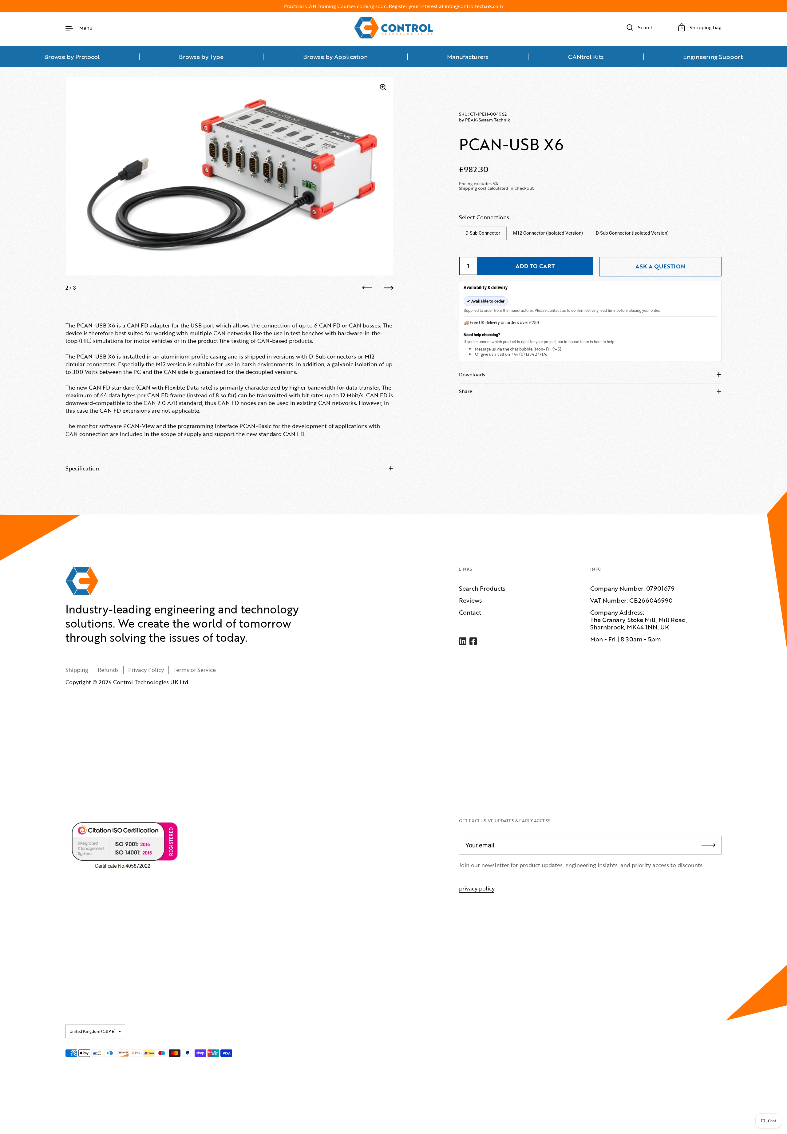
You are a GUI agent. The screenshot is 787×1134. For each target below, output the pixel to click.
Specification (82, 468)
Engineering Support (713, 56)
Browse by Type (201, 56)
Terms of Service (194, 670)
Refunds (108, 670)
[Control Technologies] (393, 27)
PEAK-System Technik (487, 120)
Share (465, 391)
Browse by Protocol (72, 56)
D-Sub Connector (482, 233)
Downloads (472, 374)
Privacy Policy (146, 670)
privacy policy (476, 888)
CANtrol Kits (586, 56)
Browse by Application (335, 56)
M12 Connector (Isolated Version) (548, 233)
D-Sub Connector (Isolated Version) (632, 233)
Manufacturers (467, 56)
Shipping (76, 670)
